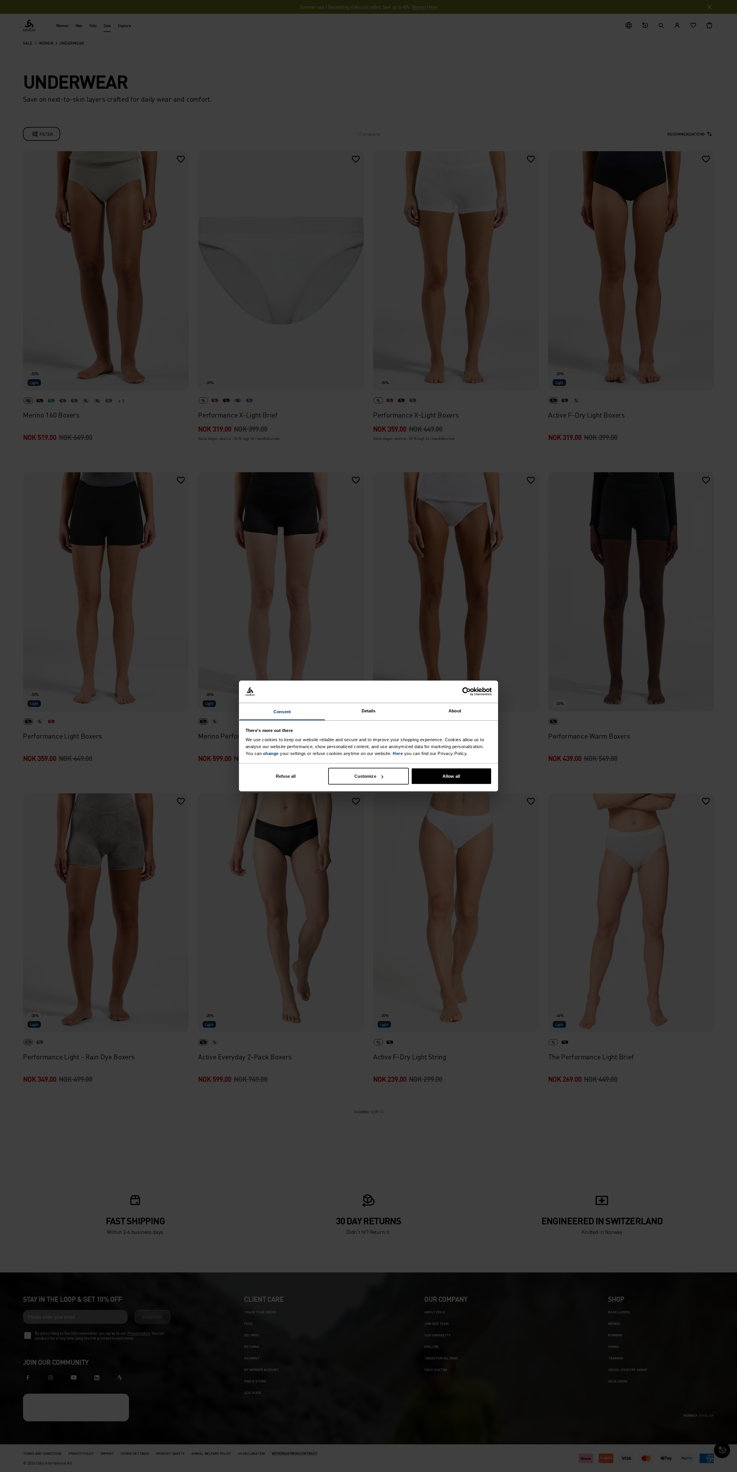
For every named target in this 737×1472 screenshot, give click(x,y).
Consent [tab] (282, 711)
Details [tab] (369, 710)
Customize (365, 776)
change (271, 753)
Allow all (451, 776)
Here (398, 753)
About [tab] (455, 710)
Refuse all (286, 776)
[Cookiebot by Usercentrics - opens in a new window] (466, 691)
